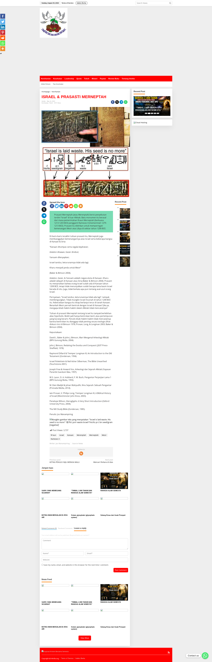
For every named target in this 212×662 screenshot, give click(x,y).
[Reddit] (71, 206)
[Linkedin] (61, 206)
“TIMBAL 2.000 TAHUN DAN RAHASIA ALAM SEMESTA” (81, 492)
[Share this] (113, 102)
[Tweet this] (117, 102)
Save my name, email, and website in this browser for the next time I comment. (76, 565)
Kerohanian (45, 103)
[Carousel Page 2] (149, 113)
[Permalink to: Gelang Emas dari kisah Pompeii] (114, 505)
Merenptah (81, 435)
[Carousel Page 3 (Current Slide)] (152, 113)
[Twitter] (57, 206)
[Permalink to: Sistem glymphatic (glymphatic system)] (85, 505)
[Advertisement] (106, 57)
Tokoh (51, 103)
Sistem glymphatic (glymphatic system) (83, 516)
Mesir (104, 435)
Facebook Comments (65, 528)
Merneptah (94, 435)
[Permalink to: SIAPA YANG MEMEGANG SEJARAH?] (125, 213)
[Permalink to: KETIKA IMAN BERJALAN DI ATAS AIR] (125, 261)
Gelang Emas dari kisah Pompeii (113, 515)
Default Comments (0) (49, 528)
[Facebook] (52, 206)
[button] (170, 3)
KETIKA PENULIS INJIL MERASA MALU (65, 461)
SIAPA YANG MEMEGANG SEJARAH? (51, 492)
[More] (81, 206)
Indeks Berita (80, 658)
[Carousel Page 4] (155, 113)
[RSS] (81, 453)
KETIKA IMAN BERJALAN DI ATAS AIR (55, 516)
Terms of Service (67, 658)
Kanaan (70, 435)
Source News (77, 443)
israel (61, 435)
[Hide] (1, 54)
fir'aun (53, 435)
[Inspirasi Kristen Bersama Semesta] (53, 22)
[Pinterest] (66, 206)
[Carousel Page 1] (146, 113)
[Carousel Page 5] (158, 113)
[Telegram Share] (121, 102)
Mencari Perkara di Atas (103, 461)
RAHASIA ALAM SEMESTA (110, 491)
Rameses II (55, 439)
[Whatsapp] (125, 102)
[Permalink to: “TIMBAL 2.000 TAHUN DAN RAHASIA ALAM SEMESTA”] (125, 225)
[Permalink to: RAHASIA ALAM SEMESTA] (125, 237)
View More (84, 638)
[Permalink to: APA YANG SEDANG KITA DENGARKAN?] (125, 249)
